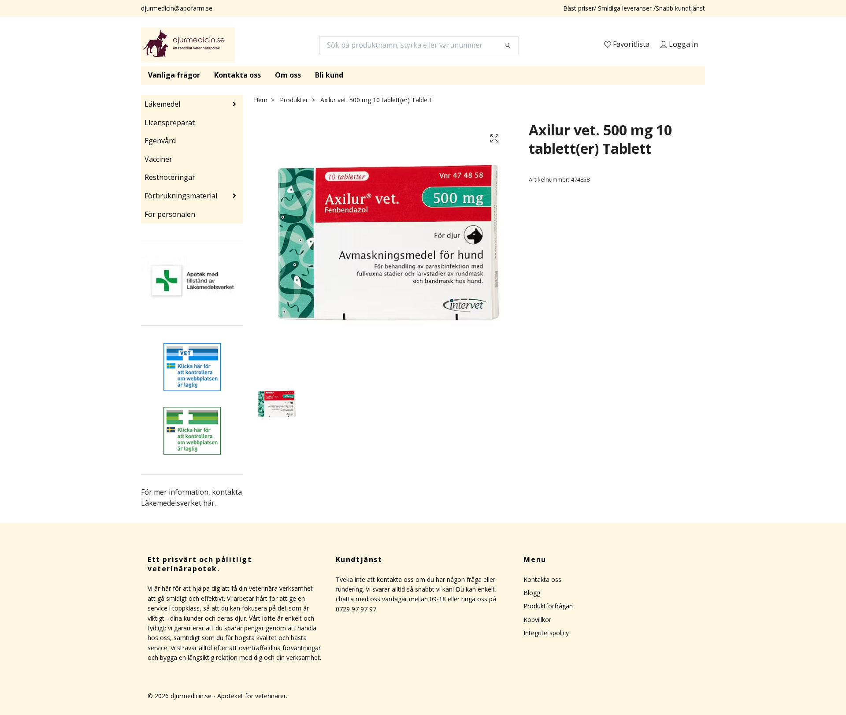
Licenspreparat (170, 122)
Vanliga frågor (174, 75)
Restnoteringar (170, 177)
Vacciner (158, 159)
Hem (260, 100)
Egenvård (160, 140)
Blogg (531, 592)
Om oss (288, 75)
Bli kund (329, 75)
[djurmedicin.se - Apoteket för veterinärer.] (188, 45)
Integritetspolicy (546, 633)
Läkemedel (162, 104)
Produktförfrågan (548, 606)
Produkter (294, 100)
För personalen (170, 214)
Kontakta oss (237, 75)
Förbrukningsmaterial (181, 196)
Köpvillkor (537, 619)
